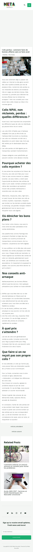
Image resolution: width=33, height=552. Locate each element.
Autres (5, 55)
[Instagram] (16, 513)
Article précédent (17, 426)
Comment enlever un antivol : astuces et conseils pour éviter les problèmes (16, 466)
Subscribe (16, 537)
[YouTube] (25, 513)
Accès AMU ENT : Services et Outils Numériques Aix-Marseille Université (15, 493)
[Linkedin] (12, 513)
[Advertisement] (16, 27)
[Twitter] (8, 513)
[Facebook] (21, 513)
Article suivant (17, 431)
